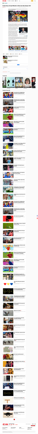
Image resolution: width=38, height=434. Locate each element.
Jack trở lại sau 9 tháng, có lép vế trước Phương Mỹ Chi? (19, 369)
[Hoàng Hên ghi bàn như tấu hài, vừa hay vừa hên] (8, 131)
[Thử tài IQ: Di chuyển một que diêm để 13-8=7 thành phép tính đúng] (8, 291)
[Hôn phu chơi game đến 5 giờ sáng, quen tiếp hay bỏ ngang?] (8, 408)
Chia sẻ (18, 64)
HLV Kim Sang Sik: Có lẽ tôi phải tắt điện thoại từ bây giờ (19, 173)
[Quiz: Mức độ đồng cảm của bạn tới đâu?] (8, 284)
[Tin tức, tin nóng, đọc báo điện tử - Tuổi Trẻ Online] (9, 424)
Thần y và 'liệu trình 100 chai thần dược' (19, 347)
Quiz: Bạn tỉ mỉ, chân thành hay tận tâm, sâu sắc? (19, 413)
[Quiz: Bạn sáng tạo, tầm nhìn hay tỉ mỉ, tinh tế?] (8, 378)
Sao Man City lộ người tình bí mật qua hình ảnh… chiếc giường (19, 158)
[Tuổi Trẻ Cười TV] (37, 218)
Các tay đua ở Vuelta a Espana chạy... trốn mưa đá (19, 180)
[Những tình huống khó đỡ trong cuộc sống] (8, 342)
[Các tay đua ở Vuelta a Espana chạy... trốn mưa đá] (8, 182)
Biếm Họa (17, 88)
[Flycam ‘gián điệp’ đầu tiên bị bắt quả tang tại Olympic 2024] (5, 57)
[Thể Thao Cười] (19, 4)
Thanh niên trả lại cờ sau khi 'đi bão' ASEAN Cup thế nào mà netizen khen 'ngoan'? (19, 100)
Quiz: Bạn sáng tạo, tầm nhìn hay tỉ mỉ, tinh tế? (19, 376)
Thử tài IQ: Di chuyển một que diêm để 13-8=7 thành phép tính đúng (19, 289)
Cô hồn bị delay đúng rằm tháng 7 (18, 87)
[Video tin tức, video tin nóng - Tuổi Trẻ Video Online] (14, 424)
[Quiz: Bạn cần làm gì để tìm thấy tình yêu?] (8, 328)
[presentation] (2, 82)
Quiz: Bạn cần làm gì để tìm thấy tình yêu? (19, 325)
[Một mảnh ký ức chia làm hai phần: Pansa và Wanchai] (8, 124)
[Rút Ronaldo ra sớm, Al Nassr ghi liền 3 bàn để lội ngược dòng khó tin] (8, 146)
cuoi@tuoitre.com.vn (13, 428)
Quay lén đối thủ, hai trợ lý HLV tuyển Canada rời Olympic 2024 (23, 34)
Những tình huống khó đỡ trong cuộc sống (19, 340)
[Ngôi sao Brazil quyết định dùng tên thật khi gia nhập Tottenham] (8, 139)
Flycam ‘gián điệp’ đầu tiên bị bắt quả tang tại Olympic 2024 (13, 56)
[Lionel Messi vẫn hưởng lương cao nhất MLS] (8, 168)
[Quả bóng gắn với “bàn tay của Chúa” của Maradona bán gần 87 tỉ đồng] (8, 189)
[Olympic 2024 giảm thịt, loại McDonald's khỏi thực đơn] (5, 61)
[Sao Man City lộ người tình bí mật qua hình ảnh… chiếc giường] (8, 160)
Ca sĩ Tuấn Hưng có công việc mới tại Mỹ (19, 333)
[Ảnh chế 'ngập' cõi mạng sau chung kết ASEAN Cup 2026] (8, 226)
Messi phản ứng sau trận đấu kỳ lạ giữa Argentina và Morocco (18, 50)
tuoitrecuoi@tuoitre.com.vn (22, 428)
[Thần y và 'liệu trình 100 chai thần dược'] (8, 349)
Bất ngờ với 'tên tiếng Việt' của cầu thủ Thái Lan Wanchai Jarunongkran (19, 115)
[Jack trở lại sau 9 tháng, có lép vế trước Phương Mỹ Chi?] (8, 371)
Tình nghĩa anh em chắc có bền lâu (19, 361)
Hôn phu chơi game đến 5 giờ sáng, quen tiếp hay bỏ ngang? (19, 405)
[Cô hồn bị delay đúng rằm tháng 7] (19, 82)
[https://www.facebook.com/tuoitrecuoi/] (37, 215)
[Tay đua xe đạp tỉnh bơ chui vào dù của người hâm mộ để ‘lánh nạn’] (8, 153)
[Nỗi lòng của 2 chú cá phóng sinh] (8, 400)
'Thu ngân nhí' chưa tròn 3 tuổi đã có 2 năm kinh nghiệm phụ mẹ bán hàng (19, 296)
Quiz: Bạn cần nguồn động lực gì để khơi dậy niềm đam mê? (19, 238)
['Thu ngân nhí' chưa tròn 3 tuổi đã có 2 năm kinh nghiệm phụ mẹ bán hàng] (8, 299)
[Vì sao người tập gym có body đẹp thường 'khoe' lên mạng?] (8, 320)
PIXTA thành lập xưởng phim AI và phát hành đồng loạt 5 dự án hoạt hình (19, 275)
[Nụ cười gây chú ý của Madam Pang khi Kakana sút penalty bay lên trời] (8, 95)
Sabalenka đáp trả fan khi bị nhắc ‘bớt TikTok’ (19, 195)
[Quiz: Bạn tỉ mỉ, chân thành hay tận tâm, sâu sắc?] (8, 415)
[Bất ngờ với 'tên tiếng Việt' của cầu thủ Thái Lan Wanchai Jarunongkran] (8, 117)
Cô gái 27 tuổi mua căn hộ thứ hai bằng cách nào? (27, 87)
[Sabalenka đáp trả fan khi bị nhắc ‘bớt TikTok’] (8, 197)
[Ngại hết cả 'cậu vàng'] (8, 313)
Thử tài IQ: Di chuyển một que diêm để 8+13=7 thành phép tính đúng (19, 391)
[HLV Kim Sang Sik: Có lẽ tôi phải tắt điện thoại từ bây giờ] (8, 175)
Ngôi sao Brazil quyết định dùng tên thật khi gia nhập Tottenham (19, 136)
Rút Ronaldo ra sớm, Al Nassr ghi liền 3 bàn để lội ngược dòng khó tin (20, 144)
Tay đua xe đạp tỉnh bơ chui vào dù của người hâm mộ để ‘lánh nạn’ (19, 151)
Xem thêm (14, 419)
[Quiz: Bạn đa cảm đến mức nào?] (8, 357)
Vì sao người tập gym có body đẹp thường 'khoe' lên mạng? (19, 318)
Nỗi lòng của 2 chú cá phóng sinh (19, 397)
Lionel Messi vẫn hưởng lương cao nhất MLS (19, 165)
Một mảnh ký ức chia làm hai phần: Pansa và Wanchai (19, 122)
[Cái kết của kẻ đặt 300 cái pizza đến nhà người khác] (8, 306)
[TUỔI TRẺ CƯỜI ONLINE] (5, 424)
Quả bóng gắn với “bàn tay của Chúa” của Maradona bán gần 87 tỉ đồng (19, 187)
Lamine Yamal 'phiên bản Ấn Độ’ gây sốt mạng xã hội (19, 107)
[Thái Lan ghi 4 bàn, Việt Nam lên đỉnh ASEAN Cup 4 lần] (8, 248)
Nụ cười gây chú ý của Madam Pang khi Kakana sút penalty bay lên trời (19, 93)
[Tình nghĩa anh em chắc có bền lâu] (8, 364)
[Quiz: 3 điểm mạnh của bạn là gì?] (11, 82)
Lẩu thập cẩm (9, 88)
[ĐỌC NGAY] (25, 35)
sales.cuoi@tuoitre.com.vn (5, 429)
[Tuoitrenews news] (16, 424)
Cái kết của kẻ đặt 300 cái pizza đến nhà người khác (19, 304)
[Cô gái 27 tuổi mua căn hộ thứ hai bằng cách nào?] (27, 82)
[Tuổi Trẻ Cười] (37, 217)
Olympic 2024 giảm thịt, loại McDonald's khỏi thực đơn (13, 60)
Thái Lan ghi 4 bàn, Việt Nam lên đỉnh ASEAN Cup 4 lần (19, 245)
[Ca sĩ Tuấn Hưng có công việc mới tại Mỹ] (8, 335)
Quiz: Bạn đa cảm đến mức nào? (19, 354)
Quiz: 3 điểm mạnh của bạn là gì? (10, 87)
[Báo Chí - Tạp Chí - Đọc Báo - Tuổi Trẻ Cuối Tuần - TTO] (11, 424)
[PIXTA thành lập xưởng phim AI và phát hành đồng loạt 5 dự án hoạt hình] (8, 277)
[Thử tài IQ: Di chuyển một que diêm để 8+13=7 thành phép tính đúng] (8, 393)
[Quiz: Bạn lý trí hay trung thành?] (8, 219)
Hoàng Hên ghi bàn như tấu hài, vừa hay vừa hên (19, 129)
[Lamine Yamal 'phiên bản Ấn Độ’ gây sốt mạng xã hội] (8, 110)
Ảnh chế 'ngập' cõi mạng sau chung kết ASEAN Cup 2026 (19, 224)
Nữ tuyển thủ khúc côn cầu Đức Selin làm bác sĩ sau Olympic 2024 (24, 50)
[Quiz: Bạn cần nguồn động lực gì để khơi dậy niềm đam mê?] (8, 240)
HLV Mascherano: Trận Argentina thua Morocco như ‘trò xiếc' (12, 50)
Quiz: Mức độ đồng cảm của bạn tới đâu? (19, 282)
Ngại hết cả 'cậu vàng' (17, 310)
